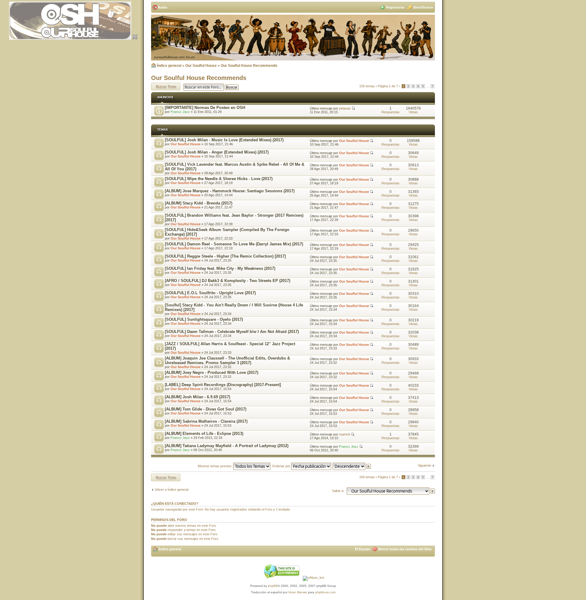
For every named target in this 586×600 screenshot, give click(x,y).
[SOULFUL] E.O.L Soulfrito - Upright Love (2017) (210, 293)
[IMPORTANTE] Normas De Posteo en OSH (205, 107)
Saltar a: (338, 491)
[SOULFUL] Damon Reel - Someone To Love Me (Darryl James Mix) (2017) (234, 244)
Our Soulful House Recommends (249, 65)
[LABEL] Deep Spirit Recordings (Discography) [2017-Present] (223, 384)
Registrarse (395, 7)
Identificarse (423, 7)
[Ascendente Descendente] (352, 466)
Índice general (169, 65)
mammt (344, 434)
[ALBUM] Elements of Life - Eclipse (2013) (204, 433)
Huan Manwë (297, 592)
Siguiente (424, 465)
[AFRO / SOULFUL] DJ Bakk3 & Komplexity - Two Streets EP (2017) (227, 280)
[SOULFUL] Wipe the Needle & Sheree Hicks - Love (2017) (219, 178)
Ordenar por (281, 466)
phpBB (273, 585)
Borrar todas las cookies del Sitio (405, 549)
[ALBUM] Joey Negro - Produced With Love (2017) (211, 372)
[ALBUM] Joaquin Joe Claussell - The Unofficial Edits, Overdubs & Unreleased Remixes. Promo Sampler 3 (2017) (227, 360)
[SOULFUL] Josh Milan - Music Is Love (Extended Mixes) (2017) (224, 140)
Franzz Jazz (180, 112)
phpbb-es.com (325, 592)
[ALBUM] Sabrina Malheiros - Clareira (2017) (206, 421)
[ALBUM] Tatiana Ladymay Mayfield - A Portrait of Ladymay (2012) (226, 445)
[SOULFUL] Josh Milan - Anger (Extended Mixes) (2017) (217, 152)
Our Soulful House (201, 65)
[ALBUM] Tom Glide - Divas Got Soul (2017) (205, 409)
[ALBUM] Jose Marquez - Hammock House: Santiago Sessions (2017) (230, 191)
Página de (388, 86)
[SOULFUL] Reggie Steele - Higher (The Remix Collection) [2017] (225, 256)
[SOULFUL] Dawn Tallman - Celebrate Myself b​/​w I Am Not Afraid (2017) (232, 331)
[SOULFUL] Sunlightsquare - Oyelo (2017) (204, 319)
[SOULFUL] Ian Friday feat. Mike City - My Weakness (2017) (220, 268)
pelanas (345, 108)
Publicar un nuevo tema (164, 86)
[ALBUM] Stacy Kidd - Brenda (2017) (198, 203)
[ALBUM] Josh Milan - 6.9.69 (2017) (197, 397)
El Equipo (363, 549)
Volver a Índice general (171, 489)
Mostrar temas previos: (215, 466)
